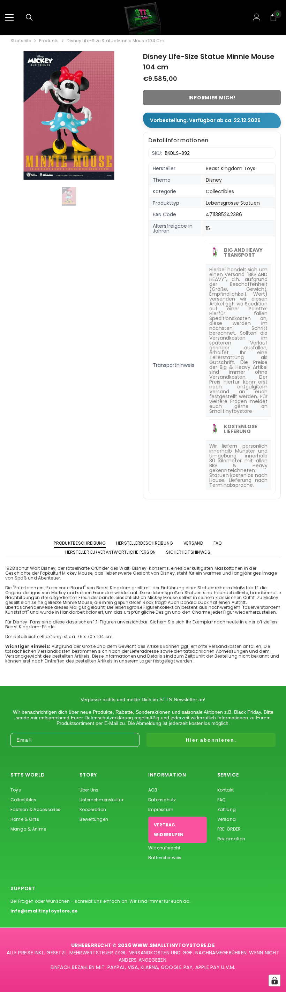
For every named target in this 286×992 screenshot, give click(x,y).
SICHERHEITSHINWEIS (188, 552)
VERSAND (193, 543)
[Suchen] (29, 17)
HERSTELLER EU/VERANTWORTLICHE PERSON (110, 552)
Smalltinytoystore (230, 411)
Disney (214, 179)
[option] (69, 115)
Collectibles (220, 191)
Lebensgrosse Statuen (233, 202)
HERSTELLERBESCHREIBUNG (144, 543)
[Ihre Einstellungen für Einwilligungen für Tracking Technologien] (274, 980)
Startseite (20, 40)
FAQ (217, 543)
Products (49, 40)
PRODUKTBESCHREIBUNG (80, 543)
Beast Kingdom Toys (230, 168)
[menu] (9, 17)
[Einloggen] (257, 17)
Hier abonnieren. (211, 740)
